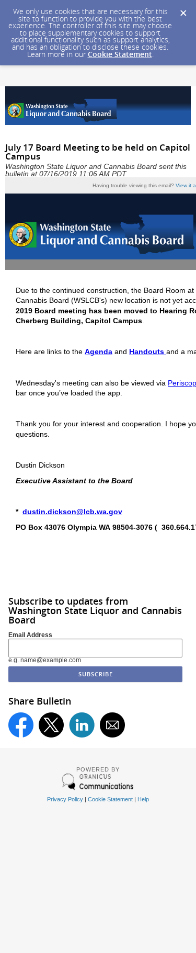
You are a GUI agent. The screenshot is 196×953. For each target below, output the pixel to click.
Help (143, 799)
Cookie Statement (120, 54)
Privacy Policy (65, 799)
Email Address (30, 635)
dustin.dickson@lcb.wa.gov (72, 511)
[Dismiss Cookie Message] (183, 10)
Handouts (147, 351)
